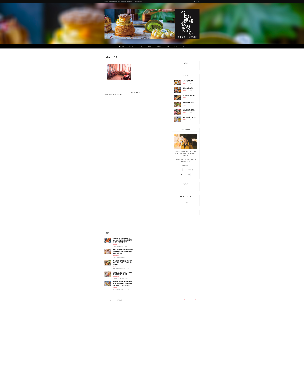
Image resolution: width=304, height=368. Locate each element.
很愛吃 (131, 46)
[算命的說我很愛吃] (152, 24)
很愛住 (149, 46)
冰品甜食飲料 (116, 255)
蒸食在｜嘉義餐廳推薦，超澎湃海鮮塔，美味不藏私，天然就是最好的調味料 (122, 262)
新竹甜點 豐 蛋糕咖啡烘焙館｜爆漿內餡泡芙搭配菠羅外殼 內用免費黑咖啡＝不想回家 (123, 251)
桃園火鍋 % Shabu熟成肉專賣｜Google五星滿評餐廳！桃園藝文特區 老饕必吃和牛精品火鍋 (122, 240)
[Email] (96, 74)
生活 (168, 46)
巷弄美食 (115, 287)
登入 (112, 94)
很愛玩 (140, 46)
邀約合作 (176, 46)
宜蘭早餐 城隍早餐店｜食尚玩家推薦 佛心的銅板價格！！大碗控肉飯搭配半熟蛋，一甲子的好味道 (122, 283)
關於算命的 (122, 46)
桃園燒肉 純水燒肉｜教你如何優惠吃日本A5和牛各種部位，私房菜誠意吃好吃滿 (125, 1)
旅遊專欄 (159, 46)
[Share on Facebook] (96, 70)
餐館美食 (185, 83)
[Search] (183, 46)
